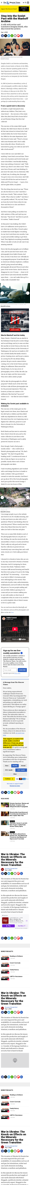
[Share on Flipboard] (18, 35)
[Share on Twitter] (5, 35)
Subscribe (22, 670)
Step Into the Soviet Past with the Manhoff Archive (14, 18)
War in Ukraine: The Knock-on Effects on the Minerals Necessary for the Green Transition (13, 860)
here (12, 612)
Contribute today (24, 9)
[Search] (25, 3)
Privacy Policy (17, 673)
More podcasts (7, 951)
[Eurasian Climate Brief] (2, 869)
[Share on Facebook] (2, 35)
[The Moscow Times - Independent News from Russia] (11, 2)
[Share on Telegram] (8, 35)
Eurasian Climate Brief (11, 868)
